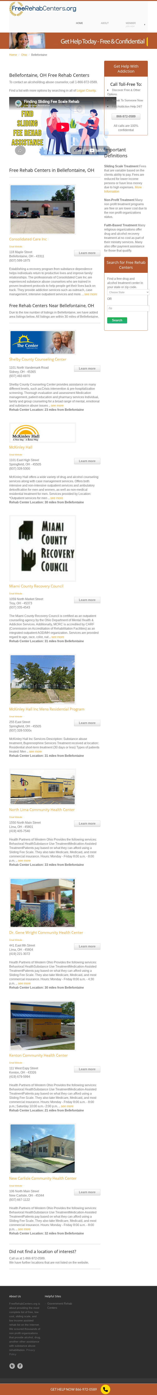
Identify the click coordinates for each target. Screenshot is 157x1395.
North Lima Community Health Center (42, 810)
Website (18, 246)
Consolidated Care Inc (28, 239)
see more (90, 294)
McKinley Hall (20, 447)
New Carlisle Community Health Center (43, 1178)
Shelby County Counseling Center (37, 359)
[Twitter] (12, 1366)
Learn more (87, 253)
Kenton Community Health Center (38, 1055)
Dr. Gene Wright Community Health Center (46, 932)
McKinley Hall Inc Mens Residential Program (46, 709)
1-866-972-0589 (86, 82)
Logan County (86, 90)
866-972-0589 (126, 116)
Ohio (24, 54)
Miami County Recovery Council (36, 586)
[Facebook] (20, 1366)
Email (11, 246)
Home (13, 54)
